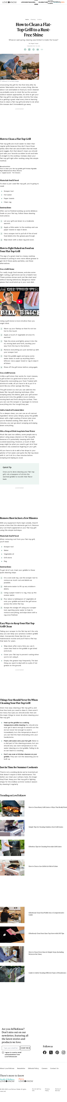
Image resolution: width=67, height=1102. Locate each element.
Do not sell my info (36, 1089)
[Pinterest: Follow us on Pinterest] (57, 1052)
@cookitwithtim (5, 166)
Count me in (25, 1048)
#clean (28, 168)
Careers (44, 1068)
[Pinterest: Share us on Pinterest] (33, 49)
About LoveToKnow (7, 1068)
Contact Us (54, 1068)
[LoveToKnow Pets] (26, 1080)
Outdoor (39, 19)
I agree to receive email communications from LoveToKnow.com (13, 1054)
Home (27, 19)
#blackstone (8, 170)
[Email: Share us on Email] (38, 49)
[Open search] (60, 2)
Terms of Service (58, 1089)
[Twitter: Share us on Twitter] (29, 49)
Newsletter (21, 1068)
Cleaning (33, 19)
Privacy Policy (47, 1089)
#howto (19, 170)
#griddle (34, 168)
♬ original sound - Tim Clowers (10, 173)
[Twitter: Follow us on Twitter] (51, 1052)
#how (14, 170)
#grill (1, 170)
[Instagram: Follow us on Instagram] (63, 1052)
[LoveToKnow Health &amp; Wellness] (7, 1080)
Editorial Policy (33, 1068)
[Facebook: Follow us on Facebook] (44, 1052)
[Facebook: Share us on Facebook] (25, 49)
